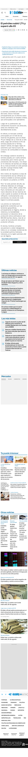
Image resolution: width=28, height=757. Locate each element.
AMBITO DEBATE (22, 734)
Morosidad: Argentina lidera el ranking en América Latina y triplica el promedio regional (18, 486)
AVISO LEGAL (5, 725)
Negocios (4, 707)
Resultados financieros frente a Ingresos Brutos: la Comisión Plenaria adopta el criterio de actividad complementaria (12, 291)
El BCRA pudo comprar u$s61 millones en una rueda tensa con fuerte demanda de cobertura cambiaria (4, 536)
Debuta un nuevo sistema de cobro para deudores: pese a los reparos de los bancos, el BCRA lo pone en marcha (15, 338)
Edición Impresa (6, 713)
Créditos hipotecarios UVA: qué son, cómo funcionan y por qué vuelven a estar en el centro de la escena (7, 473)
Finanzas (25, 16)
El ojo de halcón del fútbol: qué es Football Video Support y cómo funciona (13, 282)
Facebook (5, 694)
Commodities (17, 379)
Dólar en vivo (13, 9)
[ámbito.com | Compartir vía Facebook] (18, 30)
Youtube (17, 694)
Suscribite (19, 242)
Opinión (12, 707)
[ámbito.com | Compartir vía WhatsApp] (16, 30)
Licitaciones (13, 728)
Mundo (12, 710)
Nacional (4, 710)
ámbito (2, 19)
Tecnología (17, 718)
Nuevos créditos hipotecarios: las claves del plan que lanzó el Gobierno (15, 331)
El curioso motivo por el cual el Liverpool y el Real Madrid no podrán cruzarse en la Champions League (13, 309)
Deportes (21, 710)
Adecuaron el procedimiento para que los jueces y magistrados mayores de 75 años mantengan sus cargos (14, 300)
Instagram (9, 694)
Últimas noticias (15, 700)
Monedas (3, 379)
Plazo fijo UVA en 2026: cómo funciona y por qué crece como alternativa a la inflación (16, 98)
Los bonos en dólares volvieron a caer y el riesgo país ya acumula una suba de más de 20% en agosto (14, 275)
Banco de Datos (6, 705)
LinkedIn (13, 694)
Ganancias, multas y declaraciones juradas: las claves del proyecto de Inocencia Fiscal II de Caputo (18, 496)
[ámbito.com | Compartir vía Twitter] (20, 30)
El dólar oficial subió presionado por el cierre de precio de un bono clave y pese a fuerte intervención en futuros (15, 346)
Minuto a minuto (5, 568)
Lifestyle (21, 707)
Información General (8, 715)
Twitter (2, 694)
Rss (25, 718)
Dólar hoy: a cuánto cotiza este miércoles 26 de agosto (11, 638)
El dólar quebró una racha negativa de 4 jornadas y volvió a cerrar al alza (13, 580)
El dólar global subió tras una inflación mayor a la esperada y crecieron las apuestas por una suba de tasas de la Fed (14, 536)
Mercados (17, 705)
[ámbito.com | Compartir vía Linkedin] (22, 30)
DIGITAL (6, 734)
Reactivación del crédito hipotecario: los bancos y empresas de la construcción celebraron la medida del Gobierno (14, 53)
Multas (3, 728)
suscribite (21, 12)
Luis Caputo (21, 9)
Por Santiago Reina (5, 616)
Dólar (7, 16)
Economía (15, 16)
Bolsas (10, 379)
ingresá (25, 12)
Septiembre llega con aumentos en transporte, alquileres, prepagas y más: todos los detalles (14, 47)
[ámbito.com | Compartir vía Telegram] (24, 30)
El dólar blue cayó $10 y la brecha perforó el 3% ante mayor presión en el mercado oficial (23, 531)
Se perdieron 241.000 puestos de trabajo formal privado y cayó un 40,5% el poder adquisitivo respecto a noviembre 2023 (17, 104)
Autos (20, 715)
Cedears (24, 379)
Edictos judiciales (18, 725)
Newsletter (23, 694)
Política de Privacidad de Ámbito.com (13, 723)
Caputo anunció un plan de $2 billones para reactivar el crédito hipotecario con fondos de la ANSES (15, 324)
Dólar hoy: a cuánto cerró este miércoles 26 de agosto (11, 603)
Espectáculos (5, 718)
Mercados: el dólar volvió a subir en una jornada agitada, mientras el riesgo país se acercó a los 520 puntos (14, 572)
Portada (4, 700)
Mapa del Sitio (5, 720)
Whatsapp (21, 694)
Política (22, 702)
